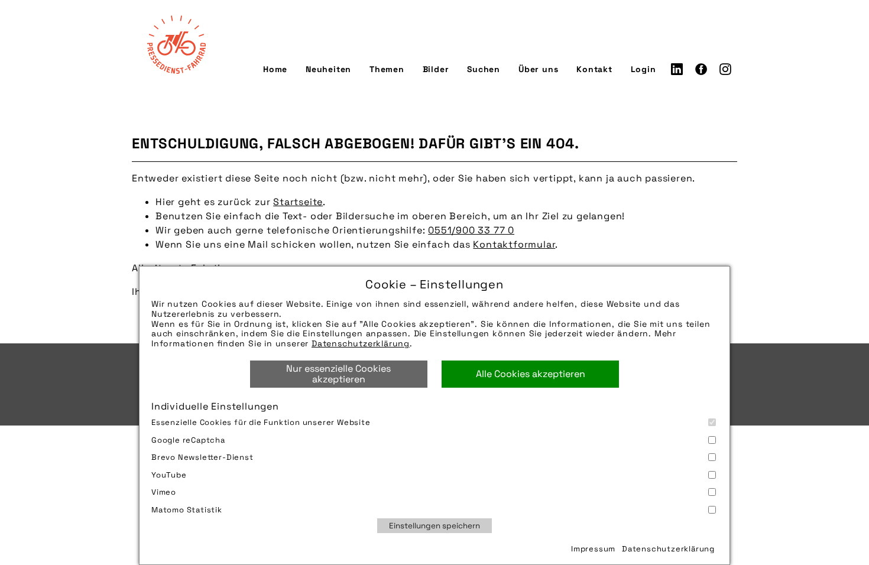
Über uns (538, 69)
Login (643, 69)
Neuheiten (328, 69)
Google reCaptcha (188, 440)
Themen (386, 69)
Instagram (725, 69)
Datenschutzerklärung (361, 343)
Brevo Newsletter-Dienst (202, 457)
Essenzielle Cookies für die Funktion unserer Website (261, 422)
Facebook (701, 69)
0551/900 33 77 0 (471, 230)
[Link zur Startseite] (176, 44)
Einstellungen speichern (434, 526)
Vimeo (163, 492)
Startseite (298, 202)
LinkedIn (677, 69)
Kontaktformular (514, 244)
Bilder (436, 69)
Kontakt (594, 69)
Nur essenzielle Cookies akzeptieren (338, 373)
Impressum (593, 549)
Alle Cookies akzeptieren (530, 374)
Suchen (483, 69)
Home (275, 69)
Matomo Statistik (186, 510)
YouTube (169, 475)
